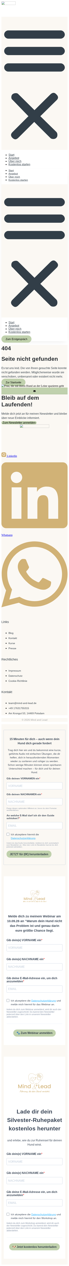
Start (11, 154)
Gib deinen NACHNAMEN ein (24, 794)
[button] (34, 83)
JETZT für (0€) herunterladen (29, 854)
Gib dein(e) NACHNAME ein (25, 959)
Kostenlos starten (19, 164)
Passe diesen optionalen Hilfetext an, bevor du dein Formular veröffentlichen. (32, 809)
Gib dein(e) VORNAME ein (24, 940)
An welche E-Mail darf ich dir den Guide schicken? (30, 817)
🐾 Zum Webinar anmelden (34, 1032)
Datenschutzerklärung (23, 838)
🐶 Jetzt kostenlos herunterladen (34, 1246)
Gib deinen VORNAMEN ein (23, 778)
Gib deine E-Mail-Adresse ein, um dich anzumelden (32, 980)
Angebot (13, 158)
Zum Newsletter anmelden (19, 422)
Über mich (14, 161)
